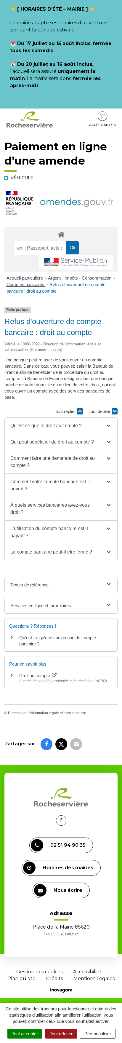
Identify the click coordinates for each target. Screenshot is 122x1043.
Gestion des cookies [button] (39, 972)
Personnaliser (97, 1033)
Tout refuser (61, 1033)
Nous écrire (68, 890)
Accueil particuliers (25, 277)
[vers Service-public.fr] (76, 262)
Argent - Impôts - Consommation (80, 277)
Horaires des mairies (68, 867)
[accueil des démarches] (61, 234)
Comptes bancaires (26, 284)
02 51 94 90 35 (68, 845)
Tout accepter (25, 1033)
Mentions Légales (94, 978)
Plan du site (21, 978)
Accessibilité (87, 972)
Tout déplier (100, 411)
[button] (61, 426)
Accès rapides (102, 125)
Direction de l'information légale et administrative (47, 713)
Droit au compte (35, 675)
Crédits (54, 978)
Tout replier (66, 411)
